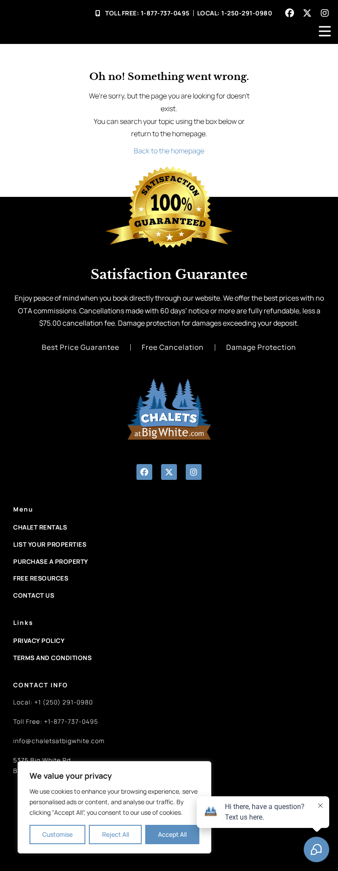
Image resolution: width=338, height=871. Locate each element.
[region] (114, 807)
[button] (144, 472)
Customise (57, 834)
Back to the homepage (169, 151)
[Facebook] (289, 13)
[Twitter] (307, 13)
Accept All (172, 834)
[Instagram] (325, 13)
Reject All (115, 834)
